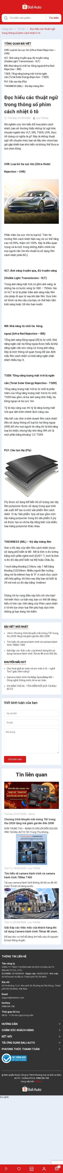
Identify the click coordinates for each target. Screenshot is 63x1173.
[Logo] (31, 1088)
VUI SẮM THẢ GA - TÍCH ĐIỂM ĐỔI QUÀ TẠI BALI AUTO (31, 687)
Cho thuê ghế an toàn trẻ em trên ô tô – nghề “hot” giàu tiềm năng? (31, 670)
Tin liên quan (31, 774)
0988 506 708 (8, 1006)
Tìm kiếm (54, 18)
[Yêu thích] (19, 1169)
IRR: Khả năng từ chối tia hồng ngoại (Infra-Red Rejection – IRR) (29, 68)
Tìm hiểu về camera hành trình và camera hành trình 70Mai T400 (32, 643)
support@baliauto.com (13, 997)
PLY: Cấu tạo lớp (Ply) (15, 81)
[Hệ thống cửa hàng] (31, 1168)
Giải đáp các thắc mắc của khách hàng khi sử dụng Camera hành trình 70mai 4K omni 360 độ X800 (32, 652)
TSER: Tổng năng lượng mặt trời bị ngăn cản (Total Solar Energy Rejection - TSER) (26, 75)
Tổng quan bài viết (17, 43)
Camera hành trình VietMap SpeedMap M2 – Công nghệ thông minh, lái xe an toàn (30, 679)
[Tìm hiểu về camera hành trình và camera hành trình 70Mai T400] (31, 849)
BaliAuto (38, 1081)
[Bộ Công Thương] (14, 1058)
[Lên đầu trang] (59, 1158)
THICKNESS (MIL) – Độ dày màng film (24, 86)
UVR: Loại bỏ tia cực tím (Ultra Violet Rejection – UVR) (30, 52)
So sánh (4, 1097)
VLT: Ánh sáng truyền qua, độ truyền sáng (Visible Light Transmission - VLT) (26, 60)
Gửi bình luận (15, 759)
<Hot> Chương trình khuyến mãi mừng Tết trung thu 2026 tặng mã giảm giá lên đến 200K (32, 635)
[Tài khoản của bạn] (44, 1168)
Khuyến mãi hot (15, 662)
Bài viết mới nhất (16, 626)
